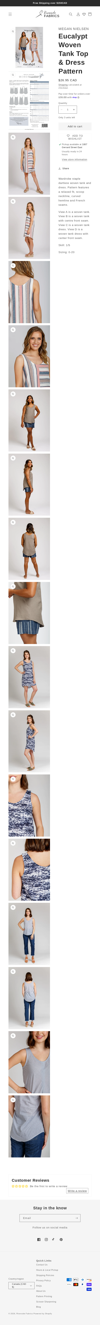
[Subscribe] (76, 1218)
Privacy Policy (43, 1280)
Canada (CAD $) (19, 1285)
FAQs (39, 1286)
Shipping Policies (45, 1275)
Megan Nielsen (73, 29)
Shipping (63, 85)
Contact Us (42, 1265)
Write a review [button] (77, 1190)
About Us (41, 1291)
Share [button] (65, 168)
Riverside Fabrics (24, 1314)
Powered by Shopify (42, 1314)
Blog (38, 1307)
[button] (10, 14)
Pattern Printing (44, 1296)
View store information (74, 159)
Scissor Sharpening (46, 1302)
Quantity (62, 103)
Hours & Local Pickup (47, 1270)
